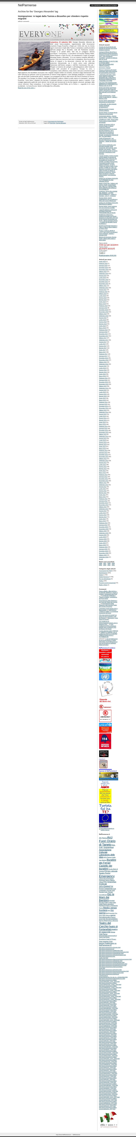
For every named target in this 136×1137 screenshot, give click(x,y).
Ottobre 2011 (102, 483)
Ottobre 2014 (103, 410)
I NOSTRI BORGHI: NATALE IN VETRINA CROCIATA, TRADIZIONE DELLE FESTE (108, 211)
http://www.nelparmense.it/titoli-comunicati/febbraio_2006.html (108, 1063)
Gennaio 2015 (103, 404)
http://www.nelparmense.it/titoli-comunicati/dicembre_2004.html (108, 1016)
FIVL (105, 882)
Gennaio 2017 (103, 356)
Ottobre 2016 (103, 362)
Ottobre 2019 (103, 294)
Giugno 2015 (103, 394)
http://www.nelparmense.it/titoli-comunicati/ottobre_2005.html (108, 1049)
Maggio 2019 (103, 300)
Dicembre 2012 (103, 454)
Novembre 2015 (103, 384)
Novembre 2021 (103, 283)
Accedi (101, 559)
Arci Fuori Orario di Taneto (107, 841)
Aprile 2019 (102, 302)
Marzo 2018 (102, 328)
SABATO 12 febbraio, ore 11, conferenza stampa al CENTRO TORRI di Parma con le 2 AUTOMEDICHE (108, 635)
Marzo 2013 (102, 448)
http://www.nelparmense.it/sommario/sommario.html (114, 952)
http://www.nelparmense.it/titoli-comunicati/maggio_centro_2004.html (110, 995)
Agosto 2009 (102, 535)
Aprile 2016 (102, 374)
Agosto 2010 (102, 511)
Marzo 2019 (102, 304)
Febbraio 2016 (103, 378)
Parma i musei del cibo (107, 918)
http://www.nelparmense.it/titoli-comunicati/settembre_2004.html (108, 1007)
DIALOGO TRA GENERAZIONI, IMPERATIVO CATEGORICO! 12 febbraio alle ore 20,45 (108, 84)
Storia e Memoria (113, 920)
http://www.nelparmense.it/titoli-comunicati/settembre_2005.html (108, 1046)
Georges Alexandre (61, 123)
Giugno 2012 (103, 466)
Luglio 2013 (102, 440)
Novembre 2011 (103, 481)
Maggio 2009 (103, 541)
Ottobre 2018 (103, 314)
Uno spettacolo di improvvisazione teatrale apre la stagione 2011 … (108, 623)
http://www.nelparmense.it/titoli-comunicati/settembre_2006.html (108, 1084)
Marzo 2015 (102, 400)
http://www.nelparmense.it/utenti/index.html (111, 953)
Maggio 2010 (103, 517)
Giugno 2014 (103, 418)
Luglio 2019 (102, 296)
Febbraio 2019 (103, 306)
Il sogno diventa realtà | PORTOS (108, 631)
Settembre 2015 (103, 388)
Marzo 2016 (102, 376)
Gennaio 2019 (103, 308)
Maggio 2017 (103, 348)
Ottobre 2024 (103, 271)
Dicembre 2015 (103, 382)
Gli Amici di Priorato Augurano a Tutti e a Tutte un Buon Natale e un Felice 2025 (108, 227)
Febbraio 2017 (103, 354)
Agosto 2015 (102, 390)
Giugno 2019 (103, 298)
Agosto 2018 (102, 318)
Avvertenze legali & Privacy (107, 939)
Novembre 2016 (103, 360)
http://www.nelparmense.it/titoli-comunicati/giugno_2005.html (108, 1037)
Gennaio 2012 (103, 476)
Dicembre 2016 (103, 358)
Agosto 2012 (102, 462)
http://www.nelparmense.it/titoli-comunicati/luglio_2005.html (108, 1040)
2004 (100, 565)
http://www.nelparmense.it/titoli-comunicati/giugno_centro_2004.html (109, 998)
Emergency (107, 876)
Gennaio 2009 (103, 549)
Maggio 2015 (103, 396)
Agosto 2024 (102, 275)
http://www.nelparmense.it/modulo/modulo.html (112, 955)
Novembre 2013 (103, 432)
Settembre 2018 (103, 316)
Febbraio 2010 (103, 523)
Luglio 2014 (102, 416)
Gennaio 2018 (103, 332)
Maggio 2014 (103, 420)
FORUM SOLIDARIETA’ (106, 885)
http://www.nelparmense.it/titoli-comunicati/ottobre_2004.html (108, 1010)
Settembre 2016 (103, 364)
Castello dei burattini (105, 867)
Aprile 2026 (102, 261)
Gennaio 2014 (103, 428)
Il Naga (110, 902)
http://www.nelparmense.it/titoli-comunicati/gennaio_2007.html (108, 1099)
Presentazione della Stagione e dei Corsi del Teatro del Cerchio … (108, 602)
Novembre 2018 (103, 312)
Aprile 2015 (102, 398)
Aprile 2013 (102, 446)
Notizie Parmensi (104, 577)
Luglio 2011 (102, 489)
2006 (109, 563)
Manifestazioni (103, 573)
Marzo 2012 (102, 472)
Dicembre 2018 (103, 310)
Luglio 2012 (102, 464)
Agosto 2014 (102, 414)
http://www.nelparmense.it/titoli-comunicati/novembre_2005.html (108, 1052)
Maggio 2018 (103, 324)
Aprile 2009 (102, 543)
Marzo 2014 (102, 424)
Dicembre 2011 (103, 478)
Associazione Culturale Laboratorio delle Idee (107, 853)
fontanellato (111, 882)
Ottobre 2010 (103, 507)
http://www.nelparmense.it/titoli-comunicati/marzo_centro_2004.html (109, 989)
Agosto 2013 (102, 438)
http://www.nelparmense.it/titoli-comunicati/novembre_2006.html (108, 1090)
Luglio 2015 (102, 392)
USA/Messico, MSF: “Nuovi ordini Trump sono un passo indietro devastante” (108, 121)
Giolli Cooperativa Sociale (107, 889)
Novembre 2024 (103, 269)
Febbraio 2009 (103, 547)
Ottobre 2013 (103, 434)
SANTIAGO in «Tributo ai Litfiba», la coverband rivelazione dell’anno (108, 611)
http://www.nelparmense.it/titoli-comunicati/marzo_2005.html (108, 1028)
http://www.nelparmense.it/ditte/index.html (111, 950)
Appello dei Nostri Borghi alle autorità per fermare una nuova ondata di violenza (108, 48)
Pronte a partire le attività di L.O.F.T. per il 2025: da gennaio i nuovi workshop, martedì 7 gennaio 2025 (108, 233)
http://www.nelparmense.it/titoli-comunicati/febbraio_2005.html (108, 1025)
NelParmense (27, 5)
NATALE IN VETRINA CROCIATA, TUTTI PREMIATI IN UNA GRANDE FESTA (108, 180)
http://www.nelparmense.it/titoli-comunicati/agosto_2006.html (108, 1081)
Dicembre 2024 (103, 267)
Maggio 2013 (103, 444)
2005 (113, 563)
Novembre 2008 (103, 553)
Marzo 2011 (102, 497)
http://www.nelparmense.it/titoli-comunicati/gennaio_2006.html (108, 1060)
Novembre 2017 (103, 336)
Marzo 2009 (102, 545)
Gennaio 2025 (103, 265)
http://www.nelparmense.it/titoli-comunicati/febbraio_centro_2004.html (110, 986)
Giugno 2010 (103, 515)
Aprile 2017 (102, 350)
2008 (100, 563)
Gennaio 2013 (103, 452)
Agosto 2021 (102, 289)
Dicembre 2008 (103, 551)
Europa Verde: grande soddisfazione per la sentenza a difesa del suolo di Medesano (108, 199)
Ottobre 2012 (103, 458)
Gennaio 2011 (103, 501)
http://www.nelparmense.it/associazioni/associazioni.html (115, 959)
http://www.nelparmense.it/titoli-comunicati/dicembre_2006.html (108, 1093)
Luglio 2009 (102, 537)
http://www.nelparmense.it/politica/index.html (112, 962)
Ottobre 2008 (103, 555)
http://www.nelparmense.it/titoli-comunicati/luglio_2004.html (108, 1001)
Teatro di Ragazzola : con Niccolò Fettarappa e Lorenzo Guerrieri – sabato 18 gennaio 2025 (107, 141)
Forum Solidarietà (106, 889)
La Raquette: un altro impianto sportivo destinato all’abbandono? (107, 105)
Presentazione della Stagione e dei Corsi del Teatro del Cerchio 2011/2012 (108, 605)
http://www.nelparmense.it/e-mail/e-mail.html (107, 957)
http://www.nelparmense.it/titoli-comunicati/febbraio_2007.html (108, 1102)
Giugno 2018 (103, 322)
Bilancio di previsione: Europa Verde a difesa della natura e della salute (107, 238)
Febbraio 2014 (103, 426)
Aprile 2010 (102, 519)
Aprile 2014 (102, 422)
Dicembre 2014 (103, 406)
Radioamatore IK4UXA (107, 255)
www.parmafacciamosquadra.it (108, 935)
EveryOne (52, 123)
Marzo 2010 (102, 521)
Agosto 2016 (102, 366)
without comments (23, 21)
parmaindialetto (113, 919)
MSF (109, 910)
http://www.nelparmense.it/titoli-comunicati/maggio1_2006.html (108, 1072)
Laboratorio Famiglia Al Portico (106, 904)
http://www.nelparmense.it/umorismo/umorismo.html (114, 971)
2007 (104, 563)
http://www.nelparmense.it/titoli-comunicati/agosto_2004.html (108, 1004)
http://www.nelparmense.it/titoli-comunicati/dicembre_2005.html (108, 1055)
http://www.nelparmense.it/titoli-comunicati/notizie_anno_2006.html (109, 1057)
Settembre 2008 (103, 557)
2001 (113, 565)
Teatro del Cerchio (105, 924)
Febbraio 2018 (103, 330)
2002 (109, 565)
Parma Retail (103, 920)
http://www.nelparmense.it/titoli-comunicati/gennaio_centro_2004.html (110, 983)
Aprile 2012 (102, 470)
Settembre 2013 (103, 436)
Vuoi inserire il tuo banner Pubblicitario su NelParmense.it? (107, 943)
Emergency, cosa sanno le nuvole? (108, 618)
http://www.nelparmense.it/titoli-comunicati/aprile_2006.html (108, 1069)
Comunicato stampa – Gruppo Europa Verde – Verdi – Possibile (108, 116)
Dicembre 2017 (103, 334)
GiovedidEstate (103, 894)
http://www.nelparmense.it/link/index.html (110, 961)
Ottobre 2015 (103, 386)
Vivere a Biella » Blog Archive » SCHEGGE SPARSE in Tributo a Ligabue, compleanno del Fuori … (108, 593)
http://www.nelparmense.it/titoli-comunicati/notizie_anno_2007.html (109, 1096)
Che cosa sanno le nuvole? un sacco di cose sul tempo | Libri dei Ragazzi (108, 616)
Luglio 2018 (102, 320)
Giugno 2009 (103, 539)
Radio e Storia (103, 585)
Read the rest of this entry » (26, 88)
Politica (101, 581)
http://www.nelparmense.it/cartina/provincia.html (112, 965)
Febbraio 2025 (103, 263)
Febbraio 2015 (103, 402)
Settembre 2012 (103, 460)
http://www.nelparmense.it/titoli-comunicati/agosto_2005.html (108, 1043)
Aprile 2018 (102, 326)
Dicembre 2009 (103, 527)
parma (112, 915)
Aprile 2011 (102, 495)
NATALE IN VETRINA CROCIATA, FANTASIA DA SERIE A (108, 203)
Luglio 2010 (102, 513)
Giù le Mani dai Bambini (106, 897)
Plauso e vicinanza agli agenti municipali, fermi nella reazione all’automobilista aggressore (108, 71)
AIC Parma (103, 838)
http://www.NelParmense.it (63, 1134)
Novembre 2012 (103, 456)
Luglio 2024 (102, 277)
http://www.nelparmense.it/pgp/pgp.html (110, 970)
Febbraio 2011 (103, 499)
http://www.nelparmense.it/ (106, 949)
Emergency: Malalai (104, 68)
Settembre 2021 (103, 287)
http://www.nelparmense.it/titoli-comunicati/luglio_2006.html (108, 1078)
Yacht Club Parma (104, 937)
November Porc (113, 913)
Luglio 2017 (102, 344)
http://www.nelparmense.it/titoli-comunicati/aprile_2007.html (108, 1108)
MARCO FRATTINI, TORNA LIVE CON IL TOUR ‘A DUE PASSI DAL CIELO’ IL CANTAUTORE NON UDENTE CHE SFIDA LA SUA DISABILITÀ (108, 186)
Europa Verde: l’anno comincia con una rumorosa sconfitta (108, 207)
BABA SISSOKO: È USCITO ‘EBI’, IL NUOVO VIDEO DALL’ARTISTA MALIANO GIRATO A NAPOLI (108, 64)
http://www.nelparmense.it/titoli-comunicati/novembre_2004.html (108, 1013)
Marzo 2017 (102, 352)
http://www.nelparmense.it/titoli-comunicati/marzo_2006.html (108, 1066)
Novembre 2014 (103, 408)
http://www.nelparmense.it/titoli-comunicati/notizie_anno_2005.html (109, 1019)
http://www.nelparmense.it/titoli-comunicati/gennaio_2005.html (108, 1022)
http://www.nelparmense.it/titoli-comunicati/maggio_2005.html (108, 1034)
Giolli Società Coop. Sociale (107, 891)
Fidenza (107, 880)
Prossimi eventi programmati (107, 583)
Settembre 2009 (103, 533)
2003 (104, 565)
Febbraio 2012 (103, 474)
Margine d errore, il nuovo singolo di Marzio (106, 109)
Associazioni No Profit (54, 121)
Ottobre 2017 (103, 338)
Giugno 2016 (103, 370)
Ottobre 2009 (103, 531)
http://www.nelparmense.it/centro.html (109, 947)
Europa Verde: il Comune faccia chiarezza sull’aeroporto (108, 113)
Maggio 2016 (103, 372)
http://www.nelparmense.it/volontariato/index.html (113, 964)
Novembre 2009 (103, 529)
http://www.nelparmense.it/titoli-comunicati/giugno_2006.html (108, 1075)
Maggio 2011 (103, 493)
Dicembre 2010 (103, 503)
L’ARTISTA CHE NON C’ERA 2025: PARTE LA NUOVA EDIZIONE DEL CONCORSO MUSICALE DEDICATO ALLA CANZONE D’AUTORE (107, 77)
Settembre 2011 (103, 485)
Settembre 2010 (103, 509)
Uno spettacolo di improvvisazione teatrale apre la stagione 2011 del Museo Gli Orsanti (107, 627)
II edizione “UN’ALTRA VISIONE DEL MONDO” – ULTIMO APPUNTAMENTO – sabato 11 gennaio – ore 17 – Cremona (108, 194)
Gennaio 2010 (103, 525)
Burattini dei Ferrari (107, 861)
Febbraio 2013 (103, 450)
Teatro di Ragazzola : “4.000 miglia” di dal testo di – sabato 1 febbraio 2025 (108, 97)
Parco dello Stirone (104, 915)
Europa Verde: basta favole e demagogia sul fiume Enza (107, 101)
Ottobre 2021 (103, 285)
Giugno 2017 (103, 346)
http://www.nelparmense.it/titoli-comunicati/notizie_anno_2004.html (109, 980)
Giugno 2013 (103, 442)
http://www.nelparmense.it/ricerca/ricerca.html (112, 978)
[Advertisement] (56, 105)
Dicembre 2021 (103, 281)
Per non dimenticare (105, 579)
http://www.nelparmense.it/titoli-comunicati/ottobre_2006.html (108, 1087)
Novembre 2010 (103, 505)
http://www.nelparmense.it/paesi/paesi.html (111, 972)
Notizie (61, 121)
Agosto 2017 (102, 342)
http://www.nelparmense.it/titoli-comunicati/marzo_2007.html (108, 1105)
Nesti (107, 913)
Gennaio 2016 (103, 380)
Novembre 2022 (103, 279)
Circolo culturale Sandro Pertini (108, 872)
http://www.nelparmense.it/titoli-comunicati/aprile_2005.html (108, 1031)
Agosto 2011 (102, 487)
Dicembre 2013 (103, 430)
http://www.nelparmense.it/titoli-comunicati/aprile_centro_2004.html (109, 992)
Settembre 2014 (103, 412)
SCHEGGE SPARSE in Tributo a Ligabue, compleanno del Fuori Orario (108, 597)
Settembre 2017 (103, 340)
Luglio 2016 (102, 368)
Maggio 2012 (103, 468)
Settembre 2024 (103, 273)
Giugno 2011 (102, 491)
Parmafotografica (105, 917)
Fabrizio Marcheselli (104, 878)
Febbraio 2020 (103, 292)
